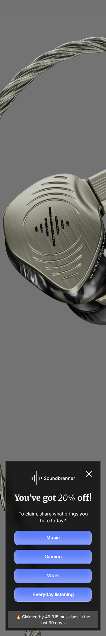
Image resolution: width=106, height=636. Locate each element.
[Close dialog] (89, 473)
